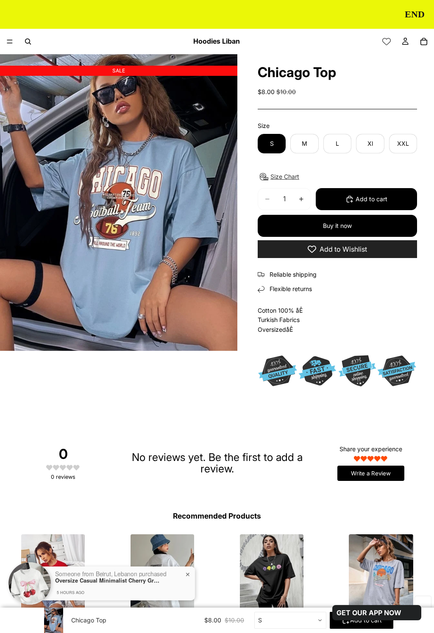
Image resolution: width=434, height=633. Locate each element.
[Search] (28, 41)
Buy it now (337, 225)
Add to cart (371, 199)
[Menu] (9, 41)
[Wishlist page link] (386, 41)
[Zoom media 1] (118, 202)
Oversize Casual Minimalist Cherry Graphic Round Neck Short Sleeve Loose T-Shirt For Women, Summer (108, 580)
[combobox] (290, 620)
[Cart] (424, 41)
